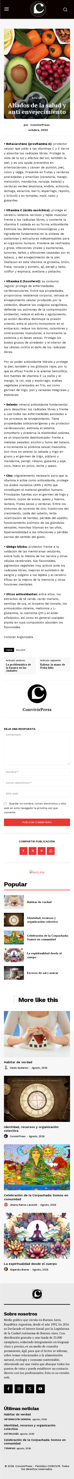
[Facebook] (23, 851)
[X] (33, 851)
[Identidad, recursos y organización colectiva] (14, 920)
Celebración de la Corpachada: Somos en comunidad (48, 937)
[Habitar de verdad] (14, 902)
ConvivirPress (40, 124)
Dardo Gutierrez (19, 1067)
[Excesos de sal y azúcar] (14, 973)
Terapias (9, 1448)
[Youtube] (40, 1388)
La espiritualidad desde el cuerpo (30, 1264)
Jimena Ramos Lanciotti (23, 1204)
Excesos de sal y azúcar (42, 973)
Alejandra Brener (19, 1269)
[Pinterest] (42, 851)
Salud (37, 97)
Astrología (11, 1433)
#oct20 (20, 650)
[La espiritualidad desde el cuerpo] (14, 955)
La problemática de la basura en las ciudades (18, 667)
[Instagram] (19, 1388)
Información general (17, 1419)
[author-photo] (6, 1068)
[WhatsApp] (51, 851)
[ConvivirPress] (37, 693)
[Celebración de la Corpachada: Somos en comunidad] (14, 937)
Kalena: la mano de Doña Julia (52, 666)
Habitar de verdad (39, 902)
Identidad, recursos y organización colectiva (42, 920)
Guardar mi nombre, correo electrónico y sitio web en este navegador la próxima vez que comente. (35, 808)
